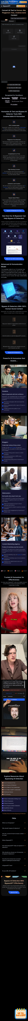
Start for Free (14, 892)
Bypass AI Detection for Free (14, 210)
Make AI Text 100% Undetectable (14, 258)
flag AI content (12, 447)
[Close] (26, 1009)
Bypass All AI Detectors (14, 352)
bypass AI (20, 554)
